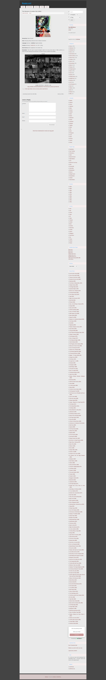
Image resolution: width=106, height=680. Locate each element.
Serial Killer (72, 168)
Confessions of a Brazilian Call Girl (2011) (77, 423)
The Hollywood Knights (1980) (75, 340)
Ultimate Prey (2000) (73, 430)
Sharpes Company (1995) (74, 334)
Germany (38, 88)
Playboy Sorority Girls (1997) (75, 438)
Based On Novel (72, 156)
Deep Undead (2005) (73, 315)
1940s (71, 199)
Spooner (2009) (72, 426)
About (47, 6)
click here (78, 39)
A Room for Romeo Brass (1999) (75, 421)
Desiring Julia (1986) (73, 540)
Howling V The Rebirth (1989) (75, 513)
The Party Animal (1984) (74, 428)
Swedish (71, 111)
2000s (71, 188)
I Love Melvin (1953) (73, 587)
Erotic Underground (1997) (74, 502)
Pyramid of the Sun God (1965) (75, 279)
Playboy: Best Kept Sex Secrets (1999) (77, 549)
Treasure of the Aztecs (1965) (75, 277)
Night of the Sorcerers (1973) (75, 298)
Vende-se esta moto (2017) (74, 617)
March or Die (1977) (73, 525)
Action (71, 46)
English (71, 100)
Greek (71, 113)
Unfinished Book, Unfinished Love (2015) (77, 504)
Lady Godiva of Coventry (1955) (75, 534)
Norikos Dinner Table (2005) (74, 600)
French (71, 104)
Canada (71, 229)
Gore (70, 160)
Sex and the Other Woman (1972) (75, 583)
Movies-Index (29, 6)
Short (70, 86)
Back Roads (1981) (73, 589)
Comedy (71, 59)
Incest (71, 72)
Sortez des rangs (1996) (74, 398)
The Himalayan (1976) (73, 336)
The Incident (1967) (73, 585)
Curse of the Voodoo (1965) (74, 275)
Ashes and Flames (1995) (74, 464)
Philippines (71, 233)
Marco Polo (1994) (73, 444)
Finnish (71, 119)
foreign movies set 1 (72, 253)
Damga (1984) (72, 532)
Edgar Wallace (30, 88)
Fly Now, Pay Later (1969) (74, 570)
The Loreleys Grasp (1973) (74, 294)
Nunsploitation (72, 175)
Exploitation (72, 149)
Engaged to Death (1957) (74, 477)
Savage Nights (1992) (73, 606)
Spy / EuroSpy (72, 151)
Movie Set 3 (70, 252)
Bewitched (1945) (73, 479)
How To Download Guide (72, 645)
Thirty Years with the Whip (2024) (75, 496)
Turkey (71, 239)
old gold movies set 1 (72, 256)
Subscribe (77, 634)
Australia (71, 225)
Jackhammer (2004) (73, 481)
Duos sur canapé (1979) (74, 370)
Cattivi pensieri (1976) (73, 536)
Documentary (72, 63)
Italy (70, 210)
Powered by (73, 638)
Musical (71, 172)
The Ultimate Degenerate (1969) (75, 351)
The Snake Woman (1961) (74, 417)
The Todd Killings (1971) (74, 593)
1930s (71, 201)
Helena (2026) (72, 387)
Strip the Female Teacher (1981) (75, 381)
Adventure (71, 48)
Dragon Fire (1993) (73, 317)
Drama (71, 65)
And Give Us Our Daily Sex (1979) (76, 559)
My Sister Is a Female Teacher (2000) (76, 440)
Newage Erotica (72, 76)
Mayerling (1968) (72, 281)
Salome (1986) (72, 462)
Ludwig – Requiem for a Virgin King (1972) (77, 402)
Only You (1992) (61, 94)
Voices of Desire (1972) (74, 591)
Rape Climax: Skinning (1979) (75, 442)
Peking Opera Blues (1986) (74, 519)
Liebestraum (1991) (73, 411)
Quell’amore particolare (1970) (75, 610)
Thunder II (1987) (73, 476)
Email (23, 117)
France (71, 212)
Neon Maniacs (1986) (73, 460)
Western (71, 91)
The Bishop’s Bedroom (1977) (75, 413)
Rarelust (26, 3)
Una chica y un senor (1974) (75, 542)
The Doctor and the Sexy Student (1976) (77, 595)
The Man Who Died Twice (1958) (75, 563)
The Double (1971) (73, 404)
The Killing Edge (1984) (74, 604)
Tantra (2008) (72, 383)
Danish (71, 115)
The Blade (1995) (73, 407)
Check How (35, 130)
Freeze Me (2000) (73, 419)
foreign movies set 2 (72, 255)
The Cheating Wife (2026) (74, 561)
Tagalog (71, 125)
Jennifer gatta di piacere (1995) (75, 619)
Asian (71, 51)
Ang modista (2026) (73, 328)
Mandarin (71, 123)
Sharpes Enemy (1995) (74, 284)
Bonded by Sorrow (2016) (74, 557)
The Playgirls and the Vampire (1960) (76, 343)
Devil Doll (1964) (72, 300)
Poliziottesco (72, 153)
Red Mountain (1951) (73, 521)
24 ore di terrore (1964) (74, 434)
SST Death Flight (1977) (74, 483)
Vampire (71, 177)
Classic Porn (72, 57)
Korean (71, 142)
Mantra (54, 676)
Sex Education (72, 84)
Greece (71, 231)
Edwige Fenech (72, 173)
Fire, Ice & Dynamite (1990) (74, 544)
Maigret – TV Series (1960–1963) (75, 355)
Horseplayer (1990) (73, 364)
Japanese (71, 106)
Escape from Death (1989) (74, 572)
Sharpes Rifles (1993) (73, 449)
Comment (24, 104)
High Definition (45, 88)
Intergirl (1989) (72, 305)
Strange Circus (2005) (73, 357)
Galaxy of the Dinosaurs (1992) (75, 578)
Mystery (71, 74)
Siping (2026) (72, 506)
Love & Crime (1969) (73, 396)
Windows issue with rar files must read (75, 647)
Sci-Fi (71, 82)
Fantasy (71, 67)
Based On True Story (73, 162)
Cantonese (71, 121)
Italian (71, 108)
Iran (70, 237)
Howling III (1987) (73, 458)
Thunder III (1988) (73, 470)
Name (23, 113)
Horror (71, 70)
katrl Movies (72, 666)
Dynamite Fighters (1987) (74, 288)
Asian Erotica (72, 53)
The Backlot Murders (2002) (74, 372)
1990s (71, 190)
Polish (71, 136)
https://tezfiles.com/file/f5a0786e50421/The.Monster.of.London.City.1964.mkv (43, 86)
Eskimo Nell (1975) (73, 581)
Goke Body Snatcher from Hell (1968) (29, 94)
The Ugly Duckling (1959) (74, 292)
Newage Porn (72, 78)
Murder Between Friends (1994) (75, 546)
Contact (36, 6)
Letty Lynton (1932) (73, 307)
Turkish (71, 140)
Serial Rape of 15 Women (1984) (75, 489)
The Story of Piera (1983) (74, 538)
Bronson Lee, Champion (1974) (75, 290)
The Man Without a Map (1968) (75, 530)
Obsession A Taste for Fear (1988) (76, 345)
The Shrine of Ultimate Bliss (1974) (76, 283)
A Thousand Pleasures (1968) (75, 353)
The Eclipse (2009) (73, 321)
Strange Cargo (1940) (73, 508)
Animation (71, 49)
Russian (71, 138)
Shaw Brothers (72, 179)
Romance (71, 80)
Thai (70, 129)
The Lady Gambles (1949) (74, 472)
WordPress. (59, 676)
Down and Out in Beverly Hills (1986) (76, 602)
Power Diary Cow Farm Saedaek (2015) (77, 553)
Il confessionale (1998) (74, 385)
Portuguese (72, 132)
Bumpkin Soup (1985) (73, 517)
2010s (71, 186)
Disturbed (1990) (72, 362)
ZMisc (71, 93)
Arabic (71, 127)
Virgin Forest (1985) (73, 374)
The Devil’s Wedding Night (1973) (75, 466)
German (34, 88)
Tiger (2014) (72, 296)
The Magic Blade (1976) (74, 286)
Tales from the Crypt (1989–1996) (74, 257)
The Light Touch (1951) (74, 368)
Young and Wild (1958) (74, 330)
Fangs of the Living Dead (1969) (75, 415)
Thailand (71, 220)
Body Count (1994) (73, 498)
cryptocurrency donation (72, 650)
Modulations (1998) (73, 608)
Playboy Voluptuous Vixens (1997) (76, 326)
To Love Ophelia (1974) (74, 490)
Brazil (71, 223)
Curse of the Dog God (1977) (75, 347)
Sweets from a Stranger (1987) (75, 349)
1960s (26, 88)
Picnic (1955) (72, 447)
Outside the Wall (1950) (74, 623)
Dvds (70, 164)
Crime (30, 13)
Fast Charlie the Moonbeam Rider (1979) (77, 332)
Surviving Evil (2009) (73, 436)
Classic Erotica (72, 55)
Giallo (41, 88)
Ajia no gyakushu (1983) (74, 500)
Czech (71, 134)
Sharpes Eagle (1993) (73, 400)
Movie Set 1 (70, 249)
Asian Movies (70, 259)
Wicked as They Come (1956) (75, 565)
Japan (71, 218)
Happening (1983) (73, 324)
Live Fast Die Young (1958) (74, 273)
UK (70, 216)
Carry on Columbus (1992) (74, 311)
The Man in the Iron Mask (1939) (75, 389)
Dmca (42, 6)
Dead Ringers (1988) (73, 366)
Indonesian (71, 117)
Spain (71, 214)
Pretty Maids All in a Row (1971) (75, 409)
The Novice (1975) (73, 523)
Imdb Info (33, 45)
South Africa (72, 235)
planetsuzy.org (72, 668)
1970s (71, 194)
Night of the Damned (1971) (74, 527)
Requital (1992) (72, 432)
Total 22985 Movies (72, 27)
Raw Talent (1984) (73, 494)
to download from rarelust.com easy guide (45, 130)
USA (70, 208)
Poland (71, 242)
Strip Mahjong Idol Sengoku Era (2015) (76, 555)
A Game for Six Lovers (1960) (75, 453)
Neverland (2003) (73, 379)
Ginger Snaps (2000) (73, 515)
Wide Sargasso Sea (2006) (74, 313)
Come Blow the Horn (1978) (74, 551)
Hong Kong (71, 227)
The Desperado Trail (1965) (74, 391)
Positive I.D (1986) (73, 451)
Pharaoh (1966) (72, 302)
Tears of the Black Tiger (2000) (75, 612)
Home (23, 6)
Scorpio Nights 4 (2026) (74, 621)
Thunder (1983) (72, 474)
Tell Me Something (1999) (74, 309)
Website (23, 120)
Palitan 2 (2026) (72, 445)
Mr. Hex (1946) (72, 597)
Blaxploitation (72, 170)
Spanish (71, 102)
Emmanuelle (72, 166)
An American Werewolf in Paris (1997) (76, 568)
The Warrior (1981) (73, 468)
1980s (71, 192)
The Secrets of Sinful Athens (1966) (76, 511)
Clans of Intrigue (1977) (74, 338)
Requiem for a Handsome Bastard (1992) (77, 319)
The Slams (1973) (73, 359)
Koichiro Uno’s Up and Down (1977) (76, 492)
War (70, 89)
